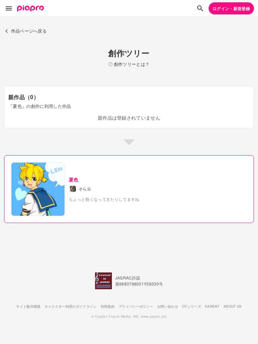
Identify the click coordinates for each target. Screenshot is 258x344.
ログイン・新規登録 (231, 8)
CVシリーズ (191, 306)
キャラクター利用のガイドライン (71, 306)
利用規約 (108, 306)
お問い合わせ (167, 306)
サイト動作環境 (28, 306)
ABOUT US (232, 306)
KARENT (212, 306)
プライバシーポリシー (136, 306)
